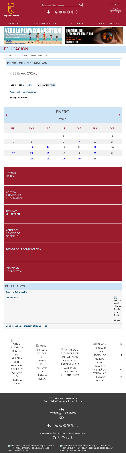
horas (52, 85)
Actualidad (77, 23)
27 (31, 158)
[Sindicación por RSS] (71, 437)
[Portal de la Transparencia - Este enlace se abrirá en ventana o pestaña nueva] (70, 362)
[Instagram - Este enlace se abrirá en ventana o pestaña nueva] (69, 12)
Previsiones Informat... (40, 56)
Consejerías (28, 85)
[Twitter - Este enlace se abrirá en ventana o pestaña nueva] (65, 12)
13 (31, 147)
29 (63, 158)
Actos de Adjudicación (16, 292)
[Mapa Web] (58, 437)
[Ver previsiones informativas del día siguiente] (36, 73)
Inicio (11, 56)
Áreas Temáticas (109, 23)
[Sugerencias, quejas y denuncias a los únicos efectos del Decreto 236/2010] (67, 437)
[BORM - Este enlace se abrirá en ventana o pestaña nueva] (41, 362)
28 (48, 158)
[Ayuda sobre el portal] (63, 437)
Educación (22, 56)
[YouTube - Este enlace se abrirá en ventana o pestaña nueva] (61, 12)
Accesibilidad (46, 433)
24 (95, 153)
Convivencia (12, 297)
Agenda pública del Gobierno (23, 92)
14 (48, 147)
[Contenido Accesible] (51, 12)
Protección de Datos (76, 433)
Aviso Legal (59, 433)
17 (95, 147)
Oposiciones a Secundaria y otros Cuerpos (26, 326)
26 (13, 158)
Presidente (14, 23)
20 (31, 153)
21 (48, 153)
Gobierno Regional (46, 23)
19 (13, 153)
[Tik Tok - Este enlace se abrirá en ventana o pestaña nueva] (77, 12)
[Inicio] (11, 9)
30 (79, 158)
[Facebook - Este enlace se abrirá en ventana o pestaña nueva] (73, 12)
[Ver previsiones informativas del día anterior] (11, 73)
